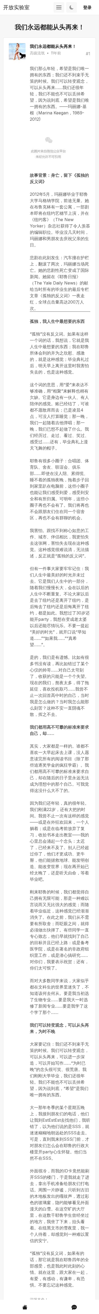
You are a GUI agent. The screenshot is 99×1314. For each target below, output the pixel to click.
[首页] (25, 1307)
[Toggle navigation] (59, 7)
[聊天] (74, 1307)
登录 (87, 7)
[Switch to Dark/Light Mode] (71, 7)
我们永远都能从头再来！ (53, 46)
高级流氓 (37, 53)
